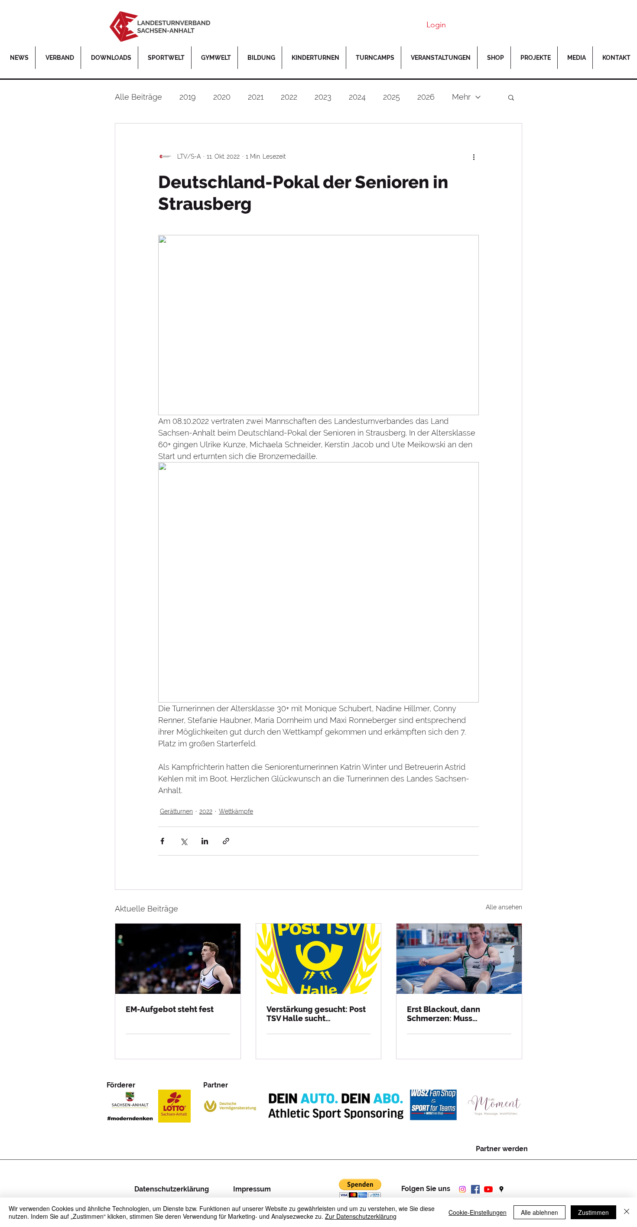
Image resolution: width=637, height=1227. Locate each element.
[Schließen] (626, 1212)
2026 (426, 96)
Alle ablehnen (539, 1212)
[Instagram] (462, 1189)
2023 (323, 96)
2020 (222, 96)
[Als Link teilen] (226, 841)
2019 (187, 96)
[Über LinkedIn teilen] (205, 841)
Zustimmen (593, 1212)
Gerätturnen (176, 811)
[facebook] (475, 1189)
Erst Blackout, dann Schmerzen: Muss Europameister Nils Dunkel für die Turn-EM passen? (457, 1014)
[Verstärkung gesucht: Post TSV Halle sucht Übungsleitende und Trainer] (318, 959)
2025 (391, 96)
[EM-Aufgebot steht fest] (177, 959)
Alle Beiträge (138, 96)
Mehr (461, 96)
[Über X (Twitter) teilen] (183, 841)
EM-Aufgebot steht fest (170, 1009)
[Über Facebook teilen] (162, 841)
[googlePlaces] (501, 1189)
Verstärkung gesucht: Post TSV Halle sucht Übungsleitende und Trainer (316, 1014)
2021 (255, 96)
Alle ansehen (504, 907)
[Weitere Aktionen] (473, 156)
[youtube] (488, 1189)
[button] (534, 57)
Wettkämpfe (236, 811)
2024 (357, 96)
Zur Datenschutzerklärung (360, 1216)
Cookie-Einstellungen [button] (477, 1212)
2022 (289, 96)
